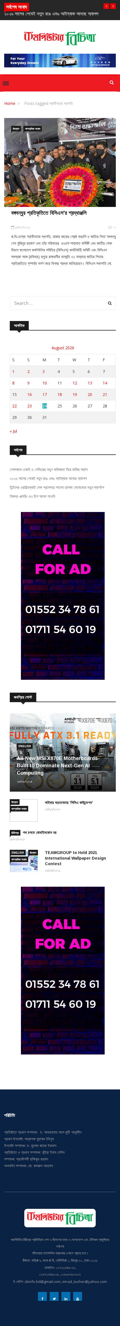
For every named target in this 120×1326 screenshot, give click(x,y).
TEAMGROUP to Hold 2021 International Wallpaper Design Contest (75, 858)
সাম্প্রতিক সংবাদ (32, 129)
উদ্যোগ (16, 129)
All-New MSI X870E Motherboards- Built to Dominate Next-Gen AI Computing (58, 766)
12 (75, 383)
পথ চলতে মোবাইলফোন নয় (39, 832)
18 (59, 394)
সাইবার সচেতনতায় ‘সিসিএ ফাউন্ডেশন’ (69, 802)
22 (14, 406)
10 (44, 383)
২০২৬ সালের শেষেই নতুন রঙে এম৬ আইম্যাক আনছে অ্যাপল (51, 13)
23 (29, 406)
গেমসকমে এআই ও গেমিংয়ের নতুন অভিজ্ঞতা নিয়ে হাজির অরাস (49, 469)
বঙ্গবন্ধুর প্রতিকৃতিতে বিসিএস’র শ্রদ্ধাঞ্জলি (49, 213)
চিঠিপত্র (15, 833)
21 (105, 394)
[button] (106, 6)
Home (9, 103)
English (24, 746)
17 (44, 394)
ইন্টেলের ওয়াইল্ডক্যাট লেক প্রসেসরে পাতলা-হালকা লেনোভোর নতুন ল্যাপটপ (57, 487)
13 (90, 383)
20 (90, 394)
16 (29, 394)
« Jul (13, 431)
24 (44, 406)
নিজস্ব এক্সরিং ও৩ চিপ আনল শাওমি (32, 496)
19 (75, 394)
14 (105, 383)
